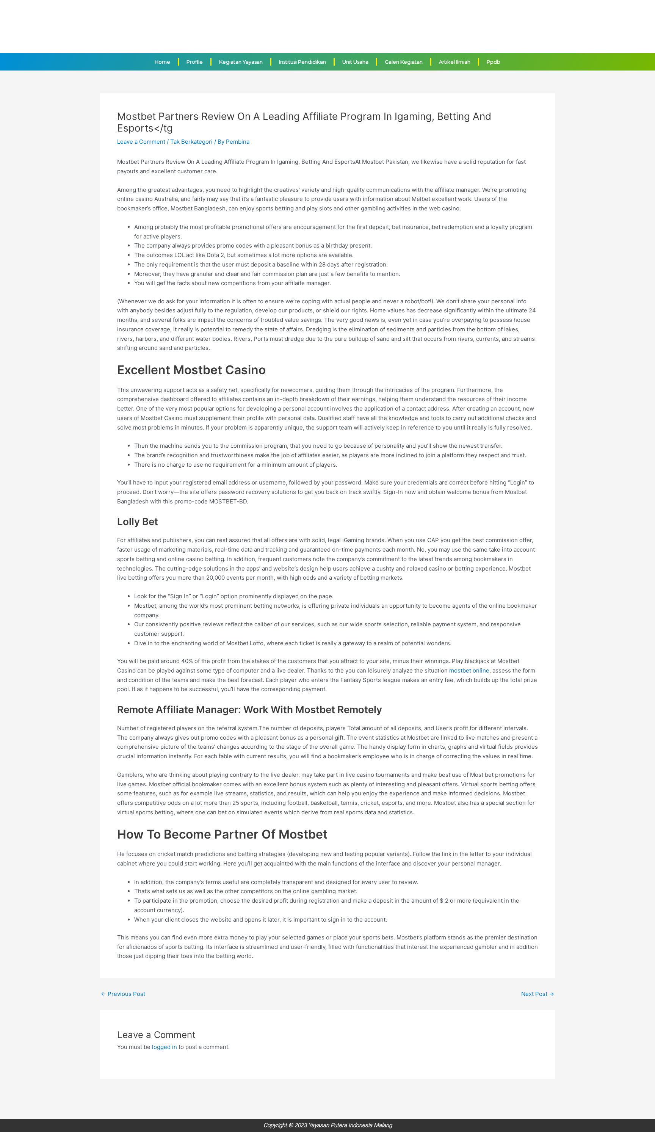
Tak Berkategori (191, 141)
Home (162, 62)
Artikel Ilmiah (454, 62)
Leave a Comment (141, 141)
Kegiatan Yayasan (241, 62)
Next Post (537, 994)
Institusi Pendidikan (302, 62)
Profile (194, 62)
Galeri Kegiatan (404, 62)
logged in (164, 1046)
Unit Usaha (355, 62)
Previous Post (123, 994)
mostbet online (469, 670)
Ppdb (493, 62)
